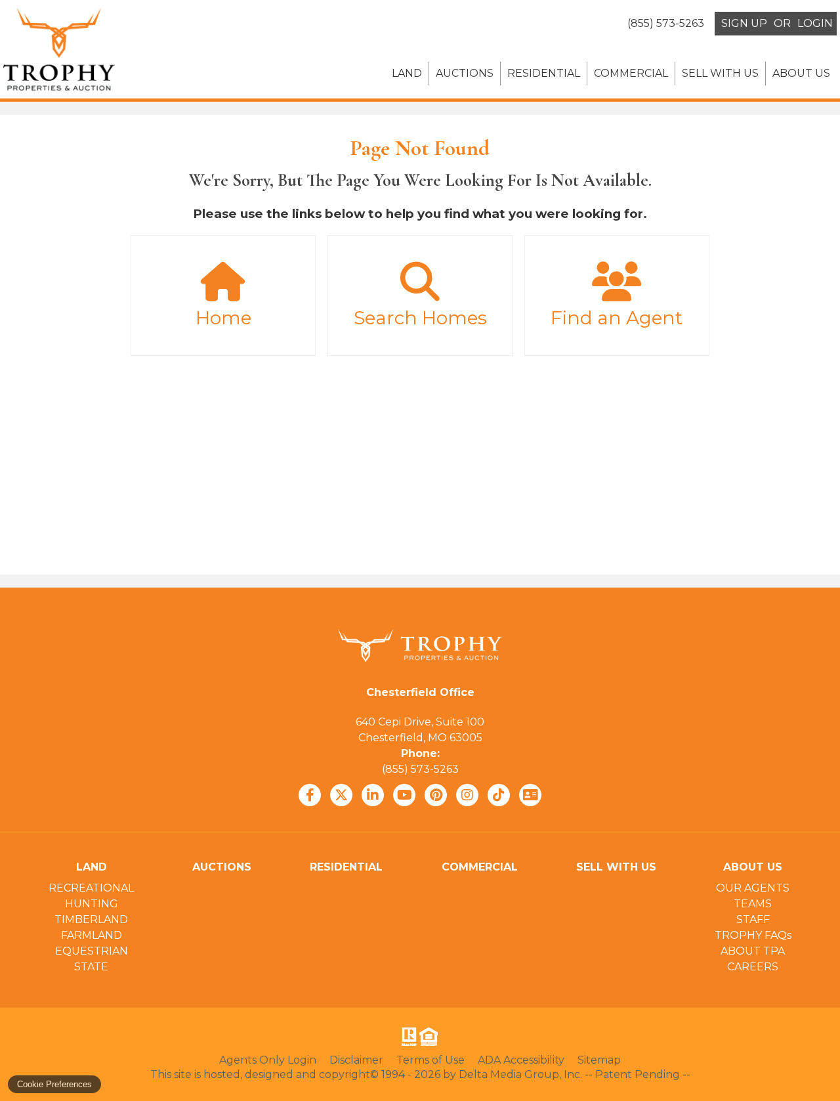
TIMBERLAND (91, 919)
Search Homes (420, 318)
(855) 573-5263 (420, 769)
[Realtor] (408, 1036)
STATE (91, 967)
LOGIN (815, 23)
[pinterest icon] (436, 795)
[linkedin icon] (373, 795)
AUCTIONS (465, 73)
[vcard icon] (530, 795)
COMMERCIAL (631, 73)
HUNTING (91, 903)
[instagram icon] (467, 795)
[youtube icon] (404, 795)
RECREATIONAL (91, 888)
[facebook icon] (310, 795)
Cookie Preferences (54, 1084)
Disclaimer (356, 1060)
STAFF (753, 919)
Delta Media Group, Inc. (520, 1074)
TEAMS (753, 903)
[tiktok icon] (499, 795)
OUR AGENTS (752, 888)
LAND (407, 73)
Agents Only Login (267, 1060)
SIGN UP (744, 23)
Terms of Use (430, 1060)
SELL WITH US (720, 73)
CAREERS (752, 967)
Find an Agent (616, 318)
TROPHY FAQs (753, 935)
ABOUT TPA (753, 951)
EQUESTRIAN (91, 951)
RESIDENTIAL (543, 73)
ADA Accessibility (521, 1060)
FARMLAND (91, 935)
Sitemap (599, 1060)
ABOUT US (801, 73)
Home (223, 318)
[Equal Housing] (431, 1036)
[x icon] (341, 795)
